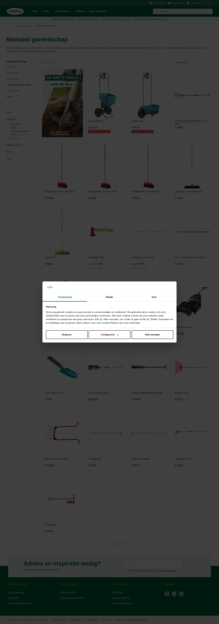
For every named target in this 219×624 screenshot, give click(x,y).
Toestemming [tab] (65, 297)
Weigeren (67, 334)
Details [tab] (109, 297)
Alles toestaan (152, 334)
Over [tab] (154, 297)
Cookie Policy (110, 323)
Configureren (108, 334)
